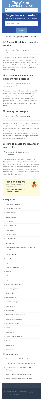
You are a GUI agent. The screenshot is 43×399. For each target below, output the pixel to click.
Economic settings (12, 302)
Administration (11, 213)
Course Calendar (11, 234)
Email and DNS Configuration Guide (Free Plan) (21, 363)
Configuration (10, 243)
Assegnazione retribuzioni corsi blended (19, 379)
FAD (7, 280)
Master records (11, 217)
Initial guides (10, 293)
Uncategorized (10, 345)
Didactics (9, 258)
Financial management (13, 284)
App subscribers (11, 226)
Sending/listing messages (14, 319)
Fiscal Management (25, 116)
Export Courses (11, 263)
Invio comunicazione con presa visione (18, 374)
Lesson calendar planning (14, 336)
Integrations (10, 310)
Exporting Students (12, 267)
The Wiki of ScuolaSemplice (21, 4)
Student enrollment (12, 323)
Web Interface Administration (15, 315)
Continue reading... (9, 70)
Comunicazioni (11, 239)
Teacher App (10, 221)
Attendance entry (11, 306)
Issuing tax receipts (17, 111)
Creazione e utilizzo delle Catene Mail (18, 359)
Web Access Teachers (13, 204)
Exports (8, 271)
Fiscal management (24, 50)
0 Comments (10, 53)
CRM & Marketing (11, 254)
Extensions (9, 276)
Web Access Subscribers (13, 208)
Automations (10, 230)
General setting (11, 297)
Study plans (10, 332)
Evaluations (9, 349)
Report (8, 341)
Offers (8, 328)
